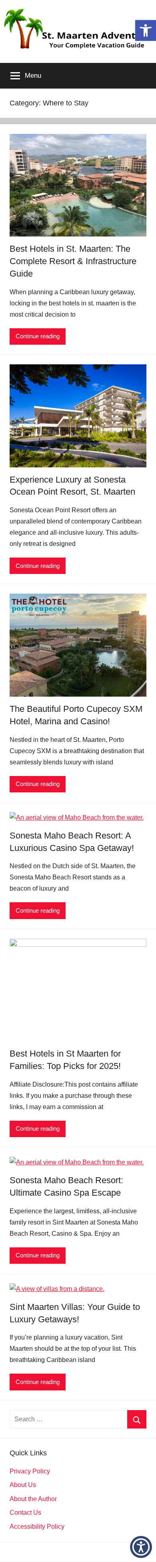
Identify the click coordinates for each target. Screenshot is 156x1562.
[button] (141, 1547)
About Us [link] (23, 1484)
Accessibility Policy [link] (37, 1526)
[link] (145, 30)
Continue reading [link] (38, 336)
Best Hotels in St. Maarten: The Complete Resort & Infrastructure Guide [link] (73, 261)
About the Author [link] (33, 1498)
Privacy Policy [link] (30, 1471)
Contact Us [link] (25, 1512)
